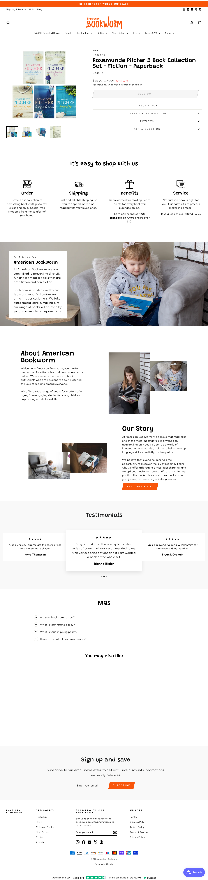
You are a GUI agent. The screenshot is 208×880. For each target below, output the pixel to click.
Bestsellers (83, 32)
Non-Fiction (119, 32)
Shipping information (147, 113)
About (168, 32)
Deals (39, 821)
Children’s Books (44, 827)
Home (96, 50)
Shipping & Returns (16, 9)
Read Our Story (140, 486)
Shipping (112, 84)
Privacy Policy (137, 837)
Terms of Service (139, 832)
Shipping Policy (138, 821)
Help (31, 9)
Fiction (101, 32)
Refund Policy (137, 827)
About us (41, 842)
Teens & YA (151, 32)
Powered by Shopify (104, 864)
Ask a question (147, 129)
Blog (39, 9)
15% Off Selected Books (47, 32)
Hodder (99, 55)
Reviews (147, 121)
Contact (134, 816)
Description (147, 105)
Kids (135, 32)
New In (68, 32)
